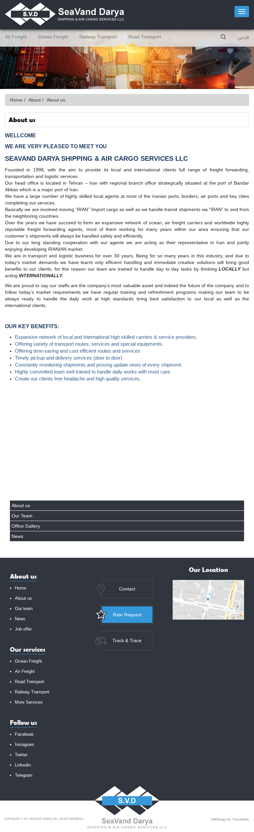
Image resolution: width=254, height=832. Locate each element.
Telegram (23, 775)
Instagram (24, 744)
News (17, 536)
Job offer (23, 629)
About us (21, 505)
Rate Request (127, 614)
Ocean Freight (53, 36)
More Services (29, 702)
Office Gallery (26, 526)
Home (16, 100)
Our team (24, 608)
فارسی (243, 37)
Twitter (21, 754)
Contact (127, 588)
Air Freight (16, 36)
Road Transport (144, 36)
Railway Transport (98, 36)
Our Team (22, 515)
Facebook (24, 734)
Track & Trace (127, 640)
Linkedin (23, 765)
